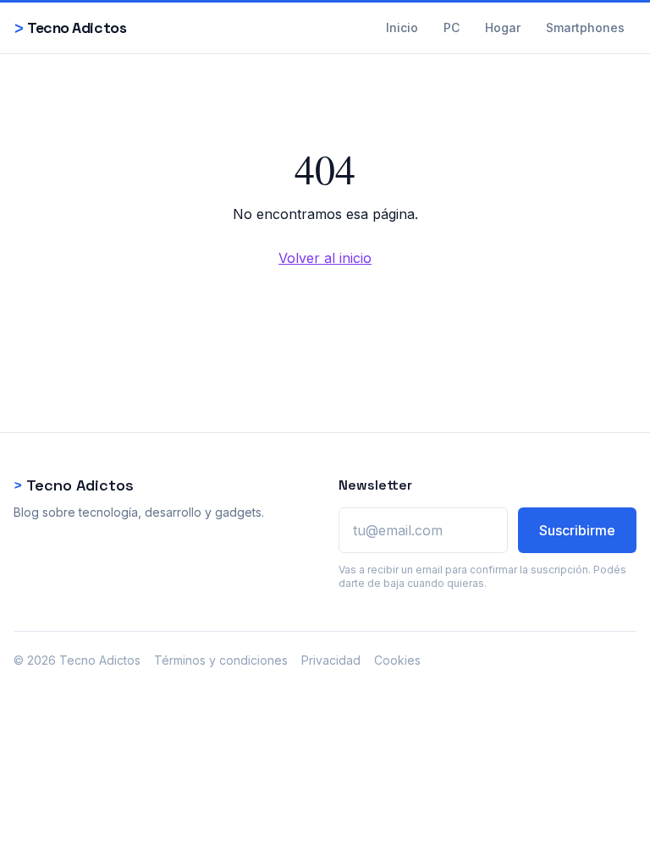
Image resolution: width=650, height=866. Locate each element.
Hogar (503, 27)
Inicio (402, 27)
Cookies (397, 660)
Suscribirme (577, 530)
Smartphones (585, 27)
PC (451, 27)
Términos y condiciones (221, 660)
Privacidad (331, 660)
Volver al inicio (325, 257)
